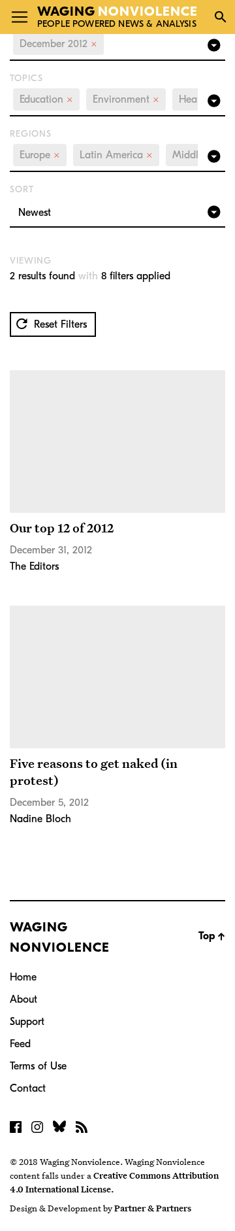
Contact (28, 1088)
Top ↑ (211, 936)
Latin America (116, 155)
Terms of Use (38, 1066)
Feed (20, 1044)
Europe (40, 155)
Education (46, 99)
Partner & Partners (152, 1208)
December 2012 (58, 44)
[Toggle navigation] (19, 17)
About (23, 999)
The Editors (34, 566)
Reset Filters (59, 324)
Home (23, 977)
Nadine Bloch (40, 819)
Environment (126, 99)
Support (27, 1022)
